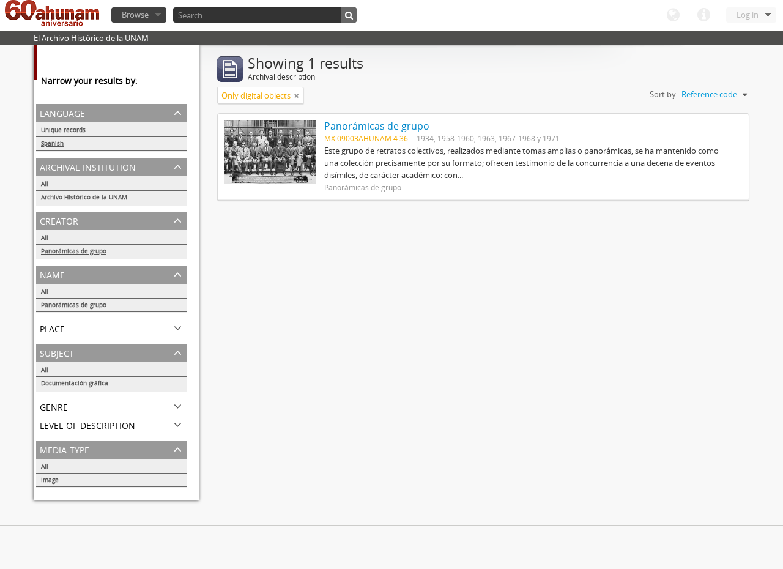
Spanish (52, 143)
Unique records (63, 129)
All (44, 183)
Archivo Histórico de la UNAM (84, 197)
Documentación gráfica (74, 383)
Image (50, 479)
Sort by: (664, 94)
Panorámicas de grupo (73, 251)
